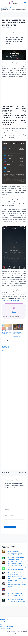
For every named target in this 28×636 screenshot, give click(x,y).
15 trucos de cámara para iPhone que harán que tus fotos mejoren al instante (17, 584)
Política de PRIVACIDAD (6, 626)
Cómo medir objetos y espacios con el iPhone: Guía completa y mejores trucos (16, 595)
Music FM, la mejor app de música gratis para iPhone (6, 332)
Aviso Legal (3, 624)
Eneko (14, 312)
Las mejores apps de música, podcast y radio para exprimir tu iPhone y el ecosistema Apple (18, 333)
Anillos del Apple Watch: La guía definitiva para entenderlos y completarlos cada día (16, 553)
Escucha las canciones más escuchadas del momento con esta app (6, 347)
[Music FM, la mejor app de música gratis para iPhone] (7, 327)
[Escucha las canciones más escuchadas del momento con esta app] (7, 341)
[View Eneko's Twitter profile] (14, 308)
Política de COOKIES (5, 628)
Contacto (2, 621)
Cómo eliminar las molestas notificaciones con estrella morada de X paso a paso (17, 578)
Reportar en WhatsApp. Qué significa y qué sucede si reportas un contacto (16, 601)
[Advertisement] (14, 90)
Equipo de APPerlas (5, 619)
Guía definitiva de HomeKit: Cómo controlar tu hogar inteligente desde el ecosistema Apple (17, 563)
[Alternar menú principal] (25, 2)
